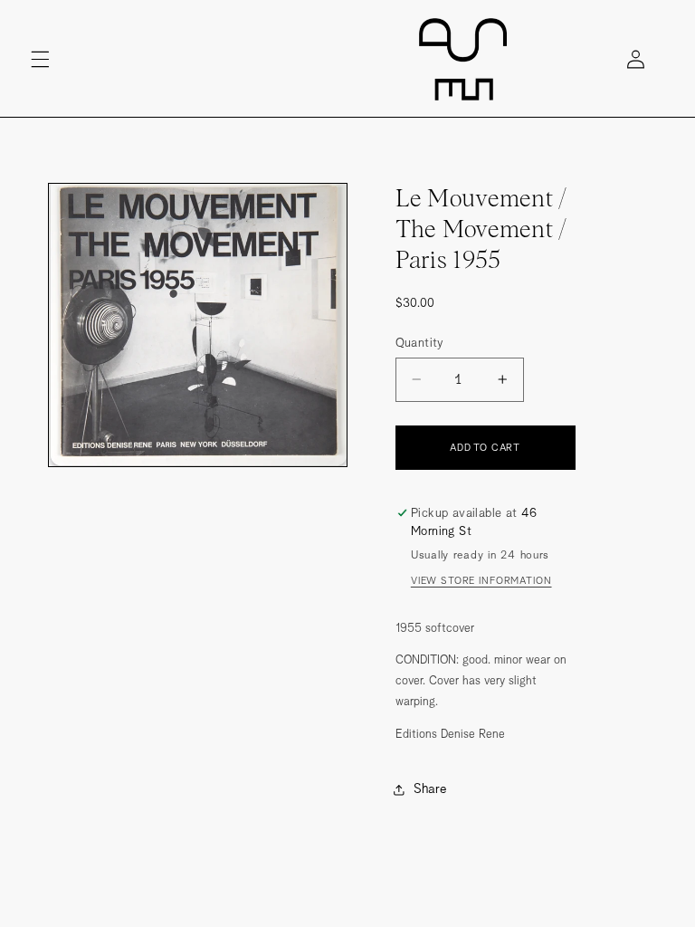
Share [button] (430, 788)
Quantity (419, 342)
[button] (40, 59)
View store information (481, 580)
